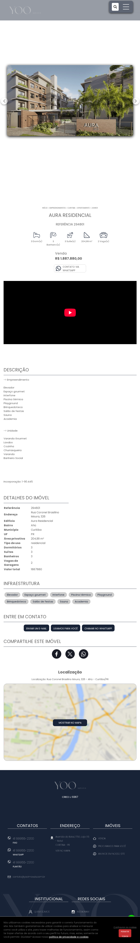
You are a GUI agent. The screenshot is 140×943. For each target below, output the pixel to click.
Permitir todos (125, 933)
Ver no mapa (62, 850)
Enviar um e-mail (36, 628)
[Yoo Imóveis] (29, 10)
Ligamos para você (65, 628)
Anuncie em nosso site (111, 853)
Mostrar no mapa (70, 722)
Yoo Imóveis (70, 785)
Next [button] (135, 101)
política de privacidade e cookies (68, 937)
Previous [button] (4, 101)
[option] (70, 100)
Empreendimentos (57, 208)
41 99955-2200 (23, 840)
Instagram (83, 911)
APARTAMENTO (83, 208)
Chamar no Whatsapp (98, 628)
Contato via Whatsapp (71, 268)
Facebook (56, 654)
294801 (95, 208)
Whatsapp (83, 654)
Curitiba (71, 208)
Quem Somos (42, 911)
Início (44, 208)
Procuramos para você (112, 846)
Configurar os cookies (125, 927)
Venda (102, 838)
